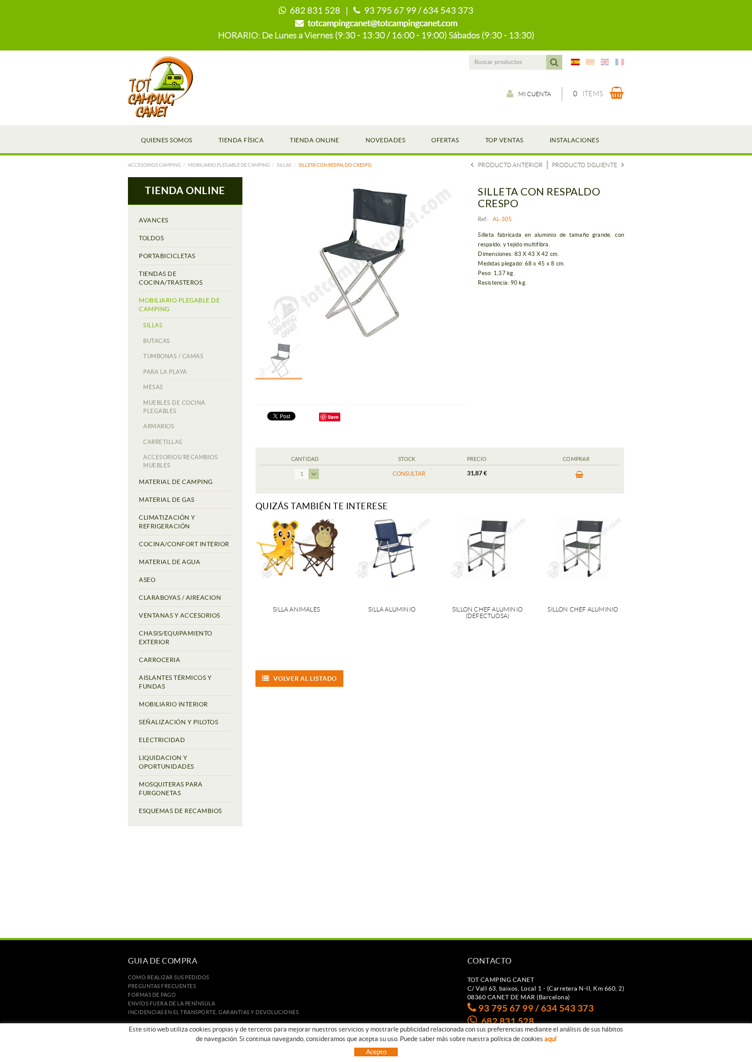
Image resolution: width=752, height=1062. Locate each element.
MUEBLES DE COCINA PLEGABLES (174, 407)
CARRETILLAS (162, 442)
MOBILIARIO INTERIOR (173, 704)
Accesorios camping (154, 165)
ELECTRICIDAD (162, 739)
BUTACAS (156, 341)
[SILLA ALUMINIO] (392, 556)
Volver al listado (305, 678)
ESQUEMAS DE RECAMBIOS (180, 810)
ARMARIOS (158, 426)
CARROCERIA (159, 659)
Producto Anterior (510, 164)
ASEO (147, 579)
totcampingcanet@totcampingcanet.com (382, 23)
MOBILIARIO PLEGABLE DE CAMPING (229, 165)
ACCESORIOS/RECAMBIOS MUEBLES (180, 461)
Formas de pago (152, 995)
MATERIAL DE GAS (167, 499)
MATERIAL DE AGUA (169, 561)
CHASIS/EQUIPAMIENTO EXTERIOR (175, 637)
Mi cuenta (534, 94)
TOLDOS (151, 238)
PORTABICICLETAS (167, 255)
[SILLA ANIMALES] (296, 556)
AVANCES (153, 220)
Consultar (409, 474)
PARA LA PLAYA (165, 372)
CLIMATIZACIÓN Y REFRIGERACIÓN (167, 522)
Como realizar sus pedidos (168, 977)
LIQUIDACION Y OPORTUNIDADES (166, 762)
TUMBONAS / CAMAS (173, 356)
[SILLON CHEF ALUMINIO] (583, 556)
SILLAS (284, 165)
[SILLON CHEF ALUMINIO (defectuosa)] (487, 556)
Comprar (576, 477)
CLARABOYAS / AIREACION (180, 597)
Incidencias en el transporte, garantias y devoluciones (213, 1012)
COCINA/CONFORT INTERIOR (184, 544)
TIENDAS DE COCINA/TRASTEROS (170, 278)
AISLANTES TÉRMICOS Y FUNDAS (175, 682)
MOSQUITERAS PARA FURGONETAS (170, 788)
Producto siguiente (584, 164)
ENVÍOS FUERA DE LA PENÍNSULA (171, 1003)
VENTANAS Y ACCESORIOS (179, 615)
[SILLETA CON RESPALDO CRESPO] (357, 262)
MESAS (153, 387)
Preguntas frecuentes (162, 986)
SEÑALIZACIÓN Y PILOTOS (178, 722)
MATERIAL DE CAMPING (176, 481)
